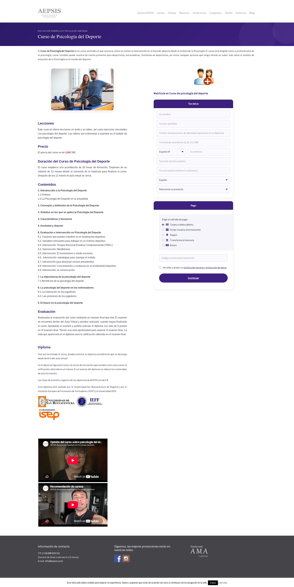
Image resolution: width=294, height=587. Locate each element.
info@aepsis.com (54, 560)
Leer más (222, 582)
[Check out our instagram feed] (126, 558)
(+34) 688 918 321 (51, 553)
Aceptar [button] (213, 582)
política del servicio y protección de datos (205, 267)
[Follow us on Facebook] (118, 558)
